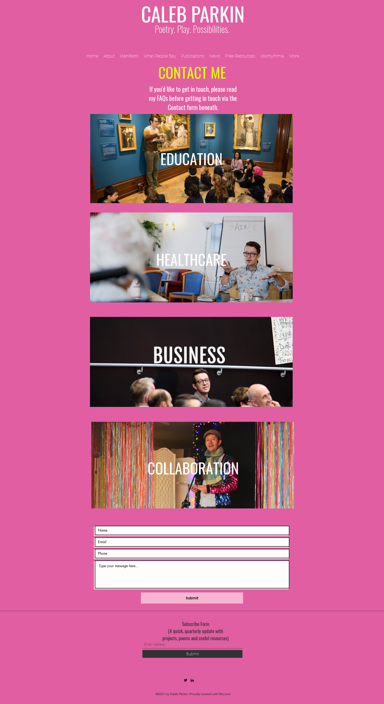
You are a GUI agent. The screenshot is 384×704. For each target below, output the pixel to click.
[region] (191, 160)
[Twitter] (185, 680)
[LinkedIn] (192, 680)
